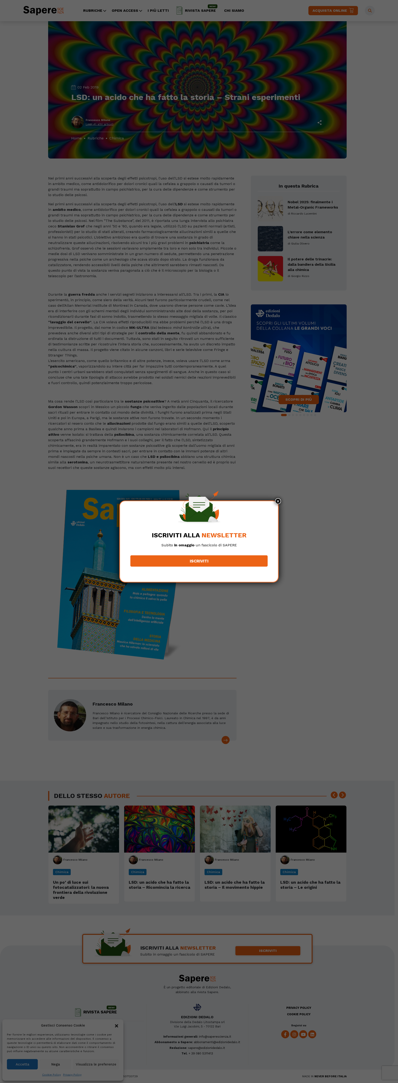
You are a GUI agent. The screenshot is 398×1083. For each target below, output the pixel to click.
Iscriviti (199, 561)
